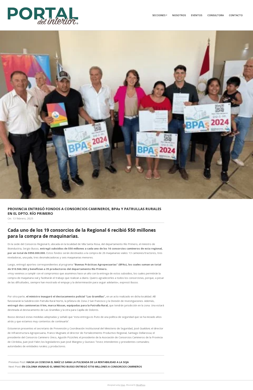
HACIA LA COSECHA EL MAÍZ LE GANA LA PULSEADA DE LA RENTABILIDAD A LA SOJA (78, 362)
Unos (123, 384)
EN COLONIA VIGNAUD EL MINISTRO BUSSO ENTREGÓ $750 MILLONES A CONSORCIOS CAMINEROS (82, 366)
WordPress (140, 384)
